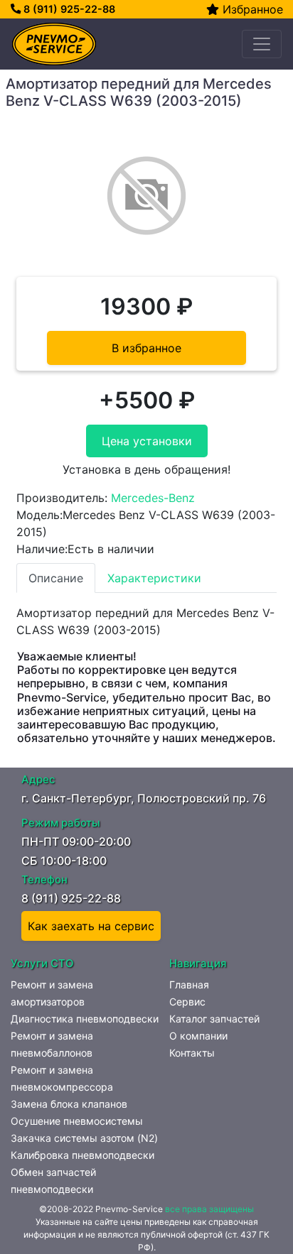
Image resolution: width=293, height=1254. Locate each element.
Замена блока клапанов (69, 1104)
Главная (189, 984)
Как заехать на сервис (91, 926)
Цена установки (147, 441)
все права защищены (209, 1209)
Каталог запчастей (214, 1019)
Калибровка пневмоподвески (82, 1155)
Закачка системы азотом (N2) (84, 1138)
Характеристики (154, 578)
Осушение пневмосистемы (77, 1121)
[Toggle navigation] (262, 44)
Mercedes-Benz (153, 498)
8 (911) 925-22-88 (68, 9)
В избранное (146, 348)
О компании (198, 1036)
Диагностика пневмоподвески (85, 1019)
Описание (55, 578)
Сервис (187, 1002)
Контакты (192, 1053)
